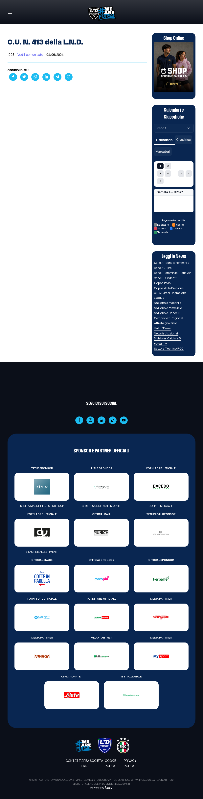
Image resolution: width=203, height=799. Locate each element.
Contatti (73, 760)
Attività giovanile (165, 323)
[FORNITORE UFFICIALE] (161, 487)
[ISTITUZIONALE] (131, 695)
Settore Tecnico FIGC (169, 348)
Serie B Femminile (166, 273)
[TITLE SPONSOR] (41, 487)
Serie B (158, 278)
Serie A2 (185, 273)
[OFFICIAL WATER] (71, 695)
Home (12, 26)
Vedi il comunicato (30, 54)
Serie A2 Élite (163, 268)
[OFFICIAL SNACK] (41, 578)
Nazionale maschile (167, 303)
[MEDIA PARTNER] (161, 617)
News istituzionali (166, 333)
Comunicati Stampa (35, 26)
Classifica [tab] (183, 139)
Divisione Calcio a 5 (167, 338)
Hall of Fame (162, 328)
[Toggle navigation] (10, 13)
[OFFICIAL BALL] (101, 533)
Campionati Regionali (169, 318)
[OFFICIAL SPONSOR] (101, 578)
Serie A (159, 263)
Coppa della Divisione (169, 288)
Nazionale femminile (168, 308)
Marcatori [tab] (163, 151)
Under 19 (171, 278)
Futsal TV (160, 343)
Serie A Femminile (177, 263)
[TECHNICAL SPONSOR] (161, 533)
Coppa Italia (162, 283)
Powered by (97, 787)
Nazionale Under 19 (167, 313)
